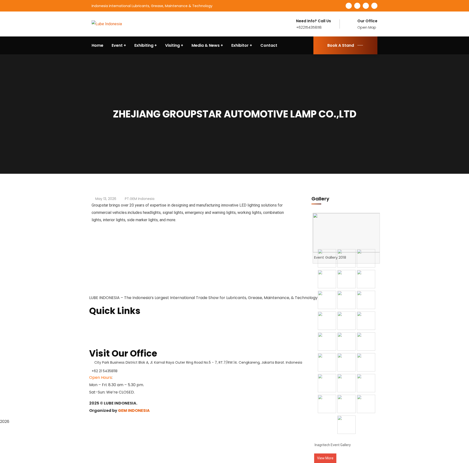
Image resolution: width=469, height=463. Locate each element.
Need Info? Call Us (313, 21)
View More (325, 458)
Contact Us (99, 336)
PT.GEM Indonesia (139, 198)
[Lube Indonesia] (107, 24)
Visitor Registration (107, 344)
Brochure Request (106, 328)
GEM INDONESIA (134, 410)
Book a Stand (101, 320)
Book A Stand (340, 45)
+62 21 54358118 (104, 371)
